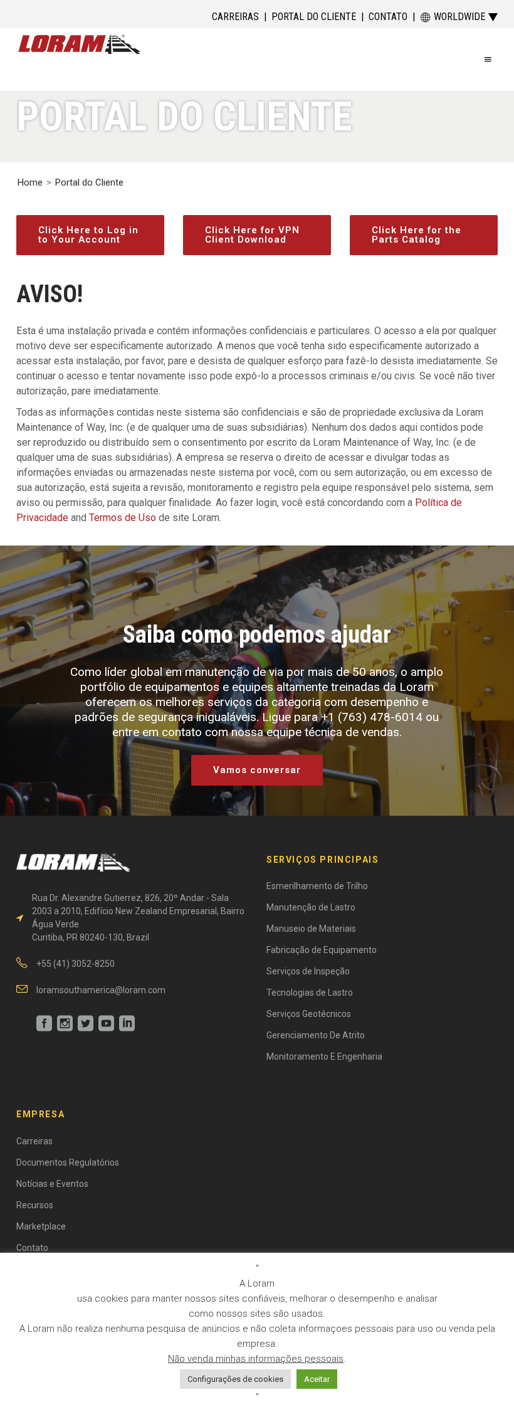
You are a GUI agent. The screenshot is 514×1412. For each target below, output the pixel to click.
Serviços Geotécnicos (308, 1014)
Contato (388, 17)
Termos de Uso (122, 518)
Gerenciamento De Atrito (315, 1035)
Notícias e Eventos (52, 1184)
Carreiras (235, 17)
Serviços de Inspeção (308, 971)
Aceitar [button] (317, 1379)
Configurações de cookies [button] (235, 1379)
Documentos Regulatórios (67, 1162)
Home (30, 182)
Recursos (34, 1205)
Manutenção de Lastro (310, 907)
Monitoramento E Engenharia (324, 1056)
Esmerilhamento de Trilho (317, 886)
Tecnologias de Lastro (309, 993)
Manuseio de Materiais (311, 929)
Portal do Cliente (313, 17)
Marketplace (41, 1226)
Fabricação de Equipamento (321, 950)
